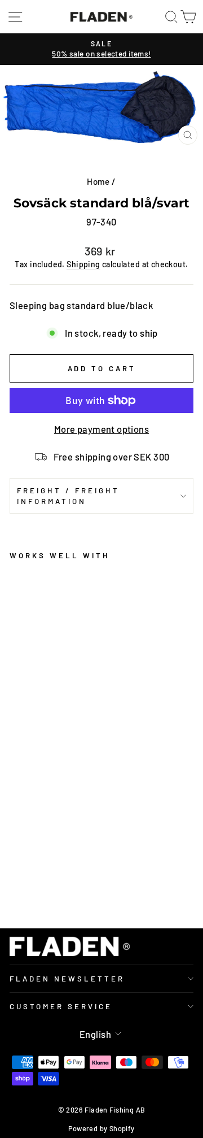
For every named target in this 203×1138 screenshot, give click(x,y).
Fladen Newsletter (67, 978)
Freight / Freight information (68, 496)
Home (98, 181)
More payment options (101, 429)
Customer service (61, 1006)
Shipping (83, 264)
